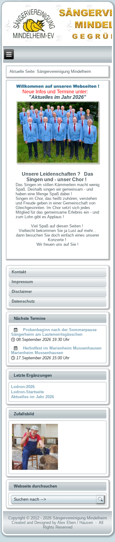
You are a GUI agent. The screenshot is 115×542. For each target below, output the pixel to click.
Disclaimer (22, 291)
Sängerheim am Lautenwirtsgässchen (46, 334)
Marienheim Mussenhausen (37, 352)
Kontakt (19, 272)
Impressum (22, 281)
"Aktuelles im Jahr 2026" (57, 97)
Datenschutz (23, 301)
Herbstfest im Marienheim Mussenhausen (62, 348)
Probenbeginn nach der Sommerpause (60, 329)
